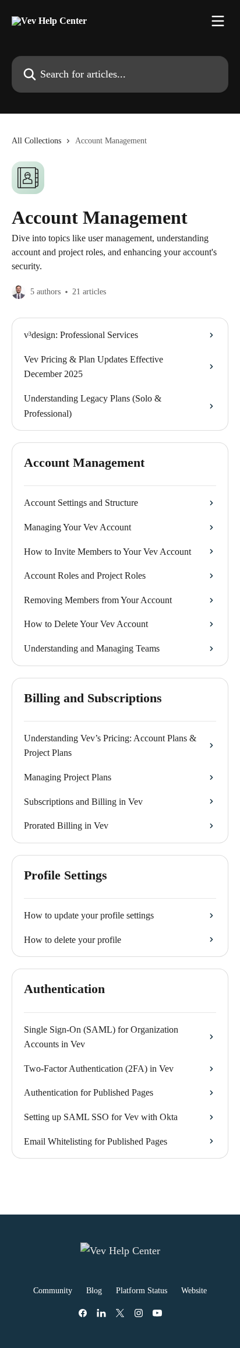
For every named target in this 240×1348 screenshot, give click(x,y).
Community (52, 1290)
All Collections (36, 140)
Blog (94, 1290)
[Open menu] (217, 21)
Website (194, 1290)
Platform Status (141, 1290)
